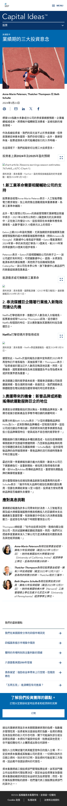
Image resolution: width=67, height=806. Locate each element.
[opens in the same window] (7, 5)
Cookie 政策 (14, 800)
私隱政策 (32, 800)
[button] (33, 27)
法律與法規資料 (51, 800)
